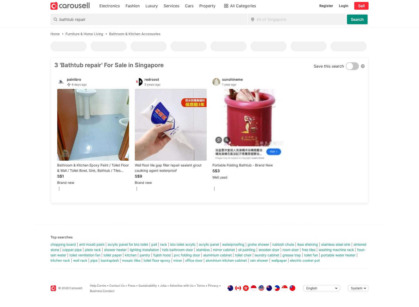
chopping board (63, 244)
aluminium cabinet (217, 255)
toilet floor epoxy (157, 260)
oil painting (246, 250)
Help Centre (98, 285)
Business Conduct (102, 291)
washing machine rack (336, 250)
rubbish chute (283, 244)
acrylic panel (209, 244)
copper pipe (72, 250)
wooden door (268, 250)
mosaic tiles (131, 260)
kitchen (131, 255)
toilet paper (113, 255)
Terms (201, 285)
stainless (203, 250)
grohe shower (258, 244)
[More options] (59, 189)
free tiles (308, 250)
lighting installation (144, 250)
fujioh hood (162, 255)
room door (290, 250)
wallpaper (279, 260)
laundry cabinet (267, 255)
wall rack (80, 260)
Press (131, 285)
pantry (145, 255)
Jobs (163, 285)
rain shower (259, 260)
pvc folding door (187, 255)
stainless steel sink (335, 244)
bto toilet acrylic (183, 244)
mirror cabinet (224, 250)
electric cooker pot (305, 260)
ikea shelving (307, 244)
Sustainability (147, 285)
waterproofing (233, 244)
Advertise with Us (181, 285)
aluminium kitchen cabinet (226, 260)
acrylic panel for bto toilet (128, 244)
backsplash (110, 260)
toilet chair (243, 255)
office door (193, 260)
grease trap (291, 255)
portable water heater (338, 255)
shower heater (115, 250)
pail (154, 244)
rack (163, 244)
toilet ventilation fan (84, 255)
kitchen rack (60, 260)
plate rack (93, 250)
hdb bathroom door (177, 250)
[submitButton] (357, 19)
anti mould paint (92, 244)
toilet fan (311, 255)
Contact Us (117, 285)
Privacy (213, 285)
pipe (93, 260)
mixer (177, 260)
